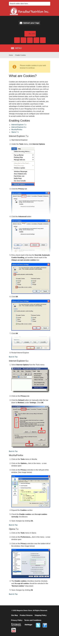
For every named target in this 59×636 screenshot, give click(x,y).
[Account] (17, 40)
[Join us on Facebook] (44, 625)
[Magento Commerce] (29, 23)
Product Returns (26, 615)
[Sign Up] (43, 40)
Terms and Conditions (32, 620)
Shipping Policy (41, 615)
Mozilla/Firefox (16, 130)
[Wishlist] (30, 40)
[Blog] (23, 40)
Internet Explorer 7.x (18, 125)
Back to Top (13, 357)
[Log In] (36, 40)
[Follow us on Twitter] (38, 625)
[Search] (48, 4)
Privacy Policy (16, 620)
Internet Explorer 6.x (18, 127)
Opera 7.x (15, 132)
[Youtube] (13, 630)
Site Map (14, 615)
